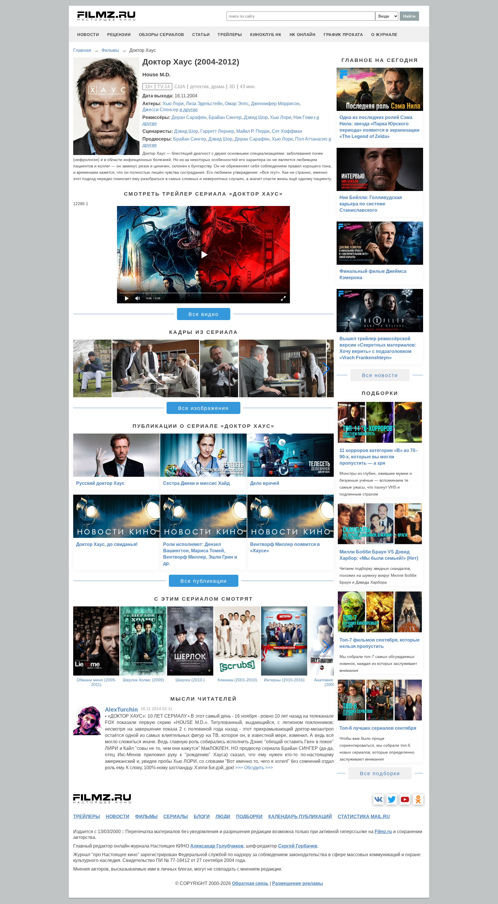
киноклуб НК (266, 34)
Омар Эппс (237, 103)
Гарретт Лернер (217, 131)
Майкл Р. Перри (252, 131)
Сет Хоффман (287, 131)
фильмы (146, 816)
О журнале (384, 34)
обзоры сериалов (161, 34)
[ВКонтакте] (378, 799)
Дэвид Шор (256, 117)
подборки (249, 816)
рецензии (119, 34)
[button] (326, 368)
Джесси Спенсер (160, 109)
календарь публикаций (300, 816)
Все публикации (203, 581)
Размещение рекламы (297, 883)
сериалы (175, 816)
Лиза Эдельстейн (204, 103)
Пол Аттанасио (311, 139)
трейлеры (230, 34)
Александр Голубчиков (217, 846)
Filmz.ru (383, 831)
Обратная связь (250, 883)
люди (223, 816)
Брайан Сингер (225, 117)
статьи (201, 34)
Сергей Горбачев (297, 846)
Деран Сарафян (188, 117)
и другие (189, 109)
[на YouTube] (405, 799)
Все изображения (203, 408)
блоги (202, 816)
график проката (343, 34)
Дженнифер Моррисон (275, 103)
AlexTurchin (121, 709)
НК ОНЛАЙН (303, 34)
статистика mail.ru (364, 816)
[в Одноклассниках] (418, 799)
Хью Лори (173, 103)
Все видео (203, 314)
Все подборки (380, 773)
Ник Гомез (304, 117)
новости (88, 34)
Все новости (380, 375)
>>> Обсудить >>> (254, 767)
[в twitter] (391, 799)
